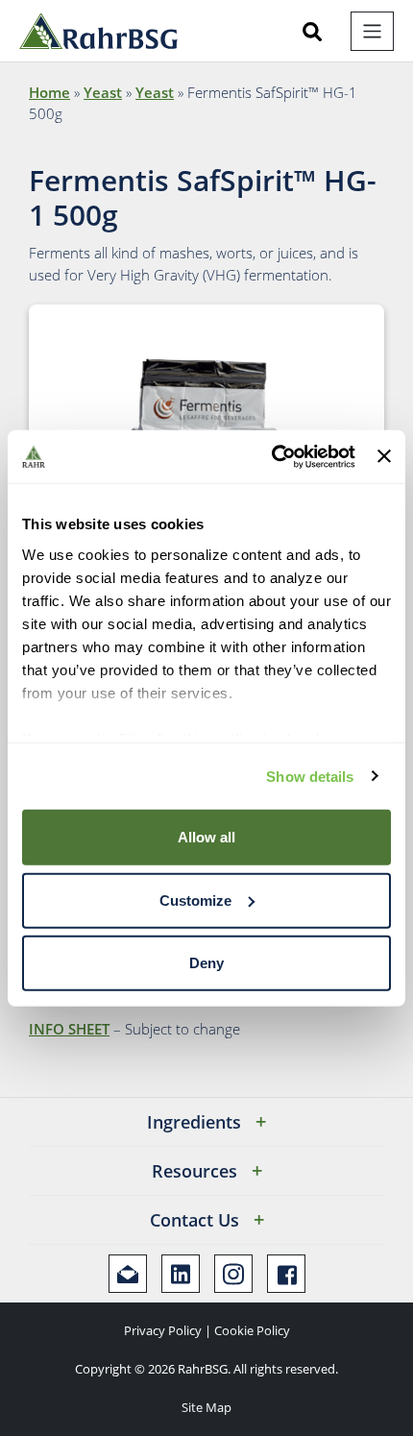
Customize (195, 899)
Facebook (286, 1273)
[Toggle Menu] (372, 31)
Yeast (103, 92)
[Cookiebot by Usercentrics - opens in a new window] (271, 456)
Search (312, 31)
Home (49, 92)
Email (128, 1273)
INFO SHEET (69, 1028)
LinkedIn (180, 1273)
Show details (309, 775)
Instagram (233, 1273)
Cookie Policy (252, 1330)
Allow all (206, 837)
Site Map (206, 1407)
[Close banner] (384, 456)
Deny (206, 963)
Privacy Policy (163, 1330)
